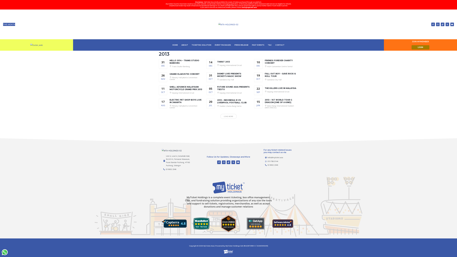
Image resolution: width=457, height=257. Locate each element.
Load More (228, 116)
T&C (270, 45)
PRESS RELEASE (241, 45)
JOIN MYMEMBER (420, 41)
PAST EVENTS (258, 45)
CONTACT (279, 45)
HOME (175, 45)
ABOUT (184, 45)
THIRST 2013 (223, 62)
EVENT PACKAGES (223, 45)
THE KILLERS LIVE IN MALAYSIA (280, 88)
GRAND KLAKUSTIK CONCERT (185, 74)
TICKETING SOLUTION (201, 45)
